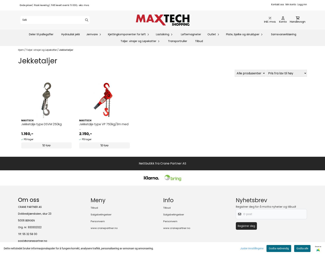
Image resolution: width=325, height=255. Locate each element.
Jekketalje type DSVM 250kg (41, 124)
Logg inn (302, 4)
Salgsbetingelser (101, 214)
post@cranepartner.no (32, 241)
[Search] (86, 20)
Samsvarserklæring (283, 34)
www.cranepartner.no (104, 228)
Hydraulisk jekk (70, 34)
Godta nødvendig (279, 248)
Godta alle (302, 248)
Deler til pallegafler (41, 34)
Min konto (291, 4)
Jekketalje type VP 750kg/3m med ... (103, 126)
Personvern (98, 221)
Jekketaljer (66, 49)
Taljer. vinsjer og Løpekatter (41, 49)
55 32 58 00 (30, 234)
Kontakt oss (277, 4)
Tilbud (199, 41)
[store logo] (163, 20)
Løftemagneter (191, 34)
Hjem (21, 49)
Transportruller (177, 41)
